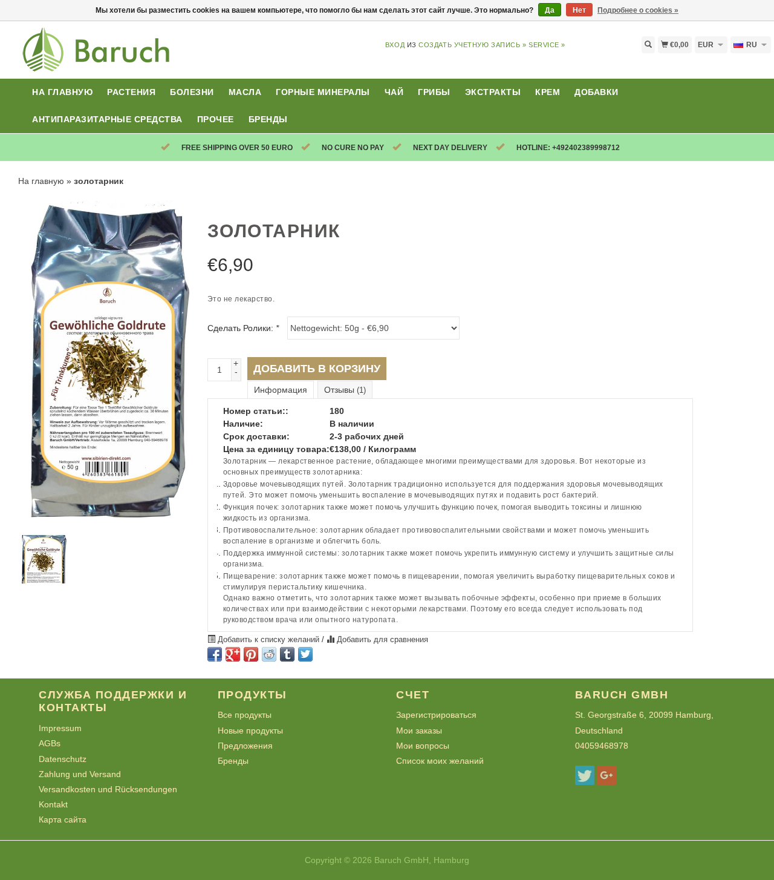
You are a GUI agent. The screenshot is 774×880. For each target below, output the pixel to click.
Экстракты (493, 92)
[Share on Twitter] (305, 654)
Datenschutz (62, 759)
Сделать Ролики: (243, 328)
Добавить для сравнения (381, 639)
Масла (245, 92)
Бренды (268, 119)
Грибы (434, 92)
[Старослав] (96, 56)
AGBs (49, 743)
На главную (62, 92)
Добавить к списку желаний (268, 639)
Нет (579, 10)
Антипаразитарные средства (107, 119)
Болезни (192, 92)
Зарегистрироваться (436, 715)
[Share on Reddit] (269, 654)
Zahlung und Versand (80, 774)
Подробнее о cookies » (637, 10)
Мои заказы (419, 730)
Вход (395, 44)
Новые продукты (250, 730)
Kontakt (53, 804)
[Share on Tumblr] (287, 654)
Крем (547, 92)
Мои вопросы (422, 745)
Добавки (596, 92)
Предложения (245, 745)
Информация (280, 390)
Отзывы (345, 390)
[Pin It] (251, 654)
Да (549, 10)
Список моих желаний (440, 761)
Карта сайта (62, 819)
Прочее (215, 119)
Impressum (60, 728)
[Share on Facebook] (214, 654)
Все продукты (245, 715)
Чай (394, 92)
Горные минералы (323, 92)
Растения (131, 92)
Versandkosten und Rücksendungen (108, 789)
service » (546, 44)
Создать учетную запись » (472, 44)
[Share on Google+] (233, 654)
